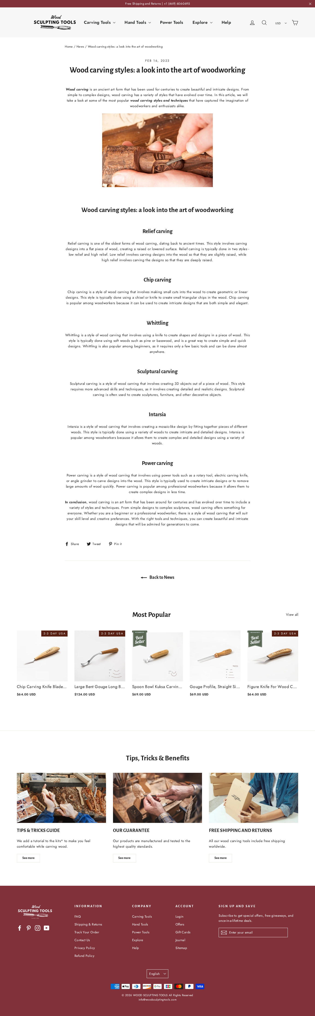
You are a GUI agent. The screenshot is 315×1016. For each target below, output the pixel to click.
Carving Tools (98, 22)
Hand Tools (136, 22)
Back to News (161, 577)
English (154, 973)
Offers (179, 924)
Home (69, 46)
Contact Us (82, 940)
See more (28, 858)
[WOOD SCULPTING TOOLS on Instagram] (37, 928)
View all (292, 614)
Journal (180, 940)
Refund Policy (84, 955)
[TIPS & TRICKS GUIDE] (61, 798)
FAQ (77, 916)
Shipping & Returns (88, 924)
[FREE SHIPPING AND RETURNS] (253, 798)
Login (179, 916)
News (80, 46)
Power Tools (171, 22)
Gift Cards (183, 932)
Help (226, 22)
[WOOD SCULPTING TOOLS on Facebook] (19, 928)
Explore (201, 22)
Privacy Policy (84, 948)
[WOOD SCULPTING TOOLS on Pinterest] (28, 928)
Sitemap (181, 948)
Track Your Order (86, 932)
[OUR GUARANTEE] (157, 798)
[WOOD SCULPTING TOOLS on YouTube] (46, 928)
